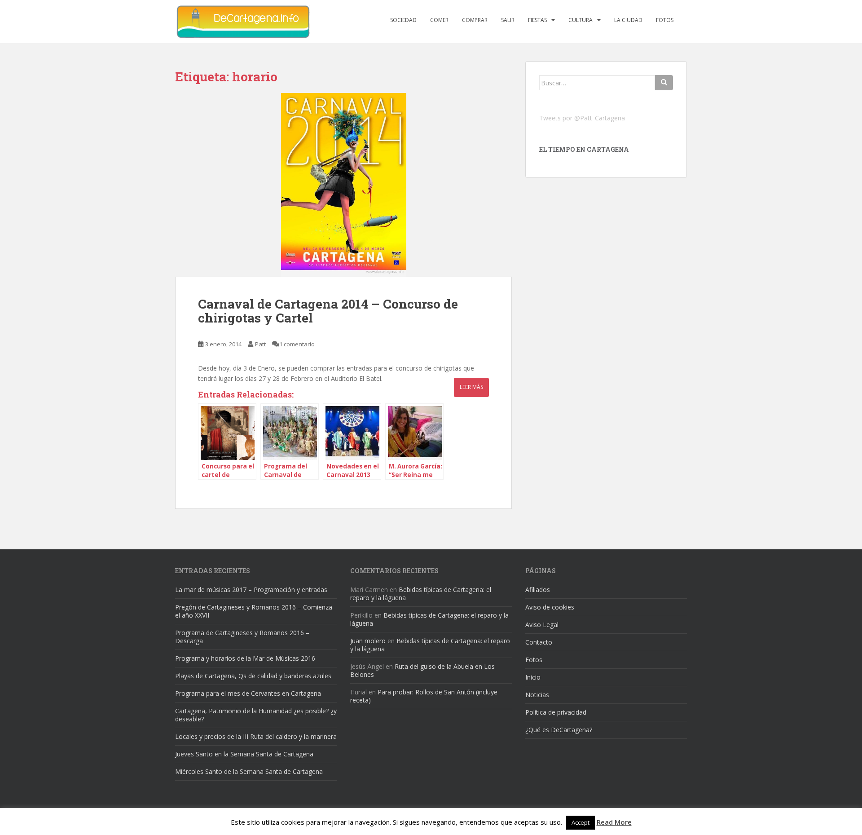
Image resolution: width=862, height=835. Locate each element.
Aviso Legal (542, 624)
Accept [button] (580, 822)
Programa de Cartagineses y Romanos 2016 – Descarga (242, 636)
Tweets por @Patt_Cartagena (582, 118)
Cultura (580, 20)
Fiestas (537, 20)
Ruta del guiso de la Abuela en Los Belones (422, 670)
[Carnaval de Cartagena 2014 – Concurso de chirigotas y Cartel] (343, 185)
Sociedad (403, 20)
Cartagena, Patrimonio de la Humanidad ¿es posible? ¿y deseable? (256, 715)
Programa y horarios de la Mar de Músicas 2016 (245, 658)
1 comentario (297, 344)
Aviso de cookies (549, 607)
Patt (260, 344)
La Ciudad (628, 20)
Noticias (537, 694)
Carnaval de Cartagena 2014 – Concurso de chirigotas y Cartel (328, 311)
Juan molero (368, 640)
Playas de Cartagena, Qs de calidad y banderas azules (253, 676)
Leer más (471, 387)
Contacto (538, 642)
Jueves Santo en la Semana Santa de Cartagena (244, 754)
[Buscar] (664, 82)
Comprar (475, 20)
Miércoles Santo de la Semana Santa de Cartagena (249, 771)
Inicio (533, 677)
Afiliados (537, 589)
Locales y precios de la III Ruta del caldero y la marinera (256, 736)
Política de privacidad (555, 712)
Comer (439, 20)
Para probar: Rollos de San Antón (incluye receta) (423, 696)
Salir (508, 20)
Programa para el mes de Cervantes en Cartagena (248, 693)
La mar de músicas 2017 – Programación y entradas (251, 589)
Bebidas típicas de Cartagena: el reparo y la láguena (420, 593)
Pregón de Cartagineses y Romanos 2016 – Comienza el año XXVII (253, 611)
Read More (614, 821)
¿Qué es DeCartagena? (558, 729)
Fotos (664, 20)
